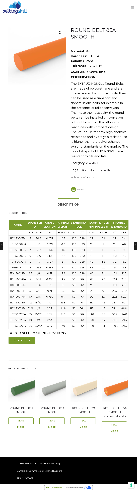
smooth (105, 170)
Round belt (92, 163)
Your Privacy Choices (74, 488)
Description (68, 204)
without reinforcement (84, 177)
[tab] (68, 203)
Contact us (22, 340)
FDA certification (89, 170)
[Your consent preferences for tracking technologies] (131, 485)
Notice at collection (54, 488)
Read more (21, 421)
